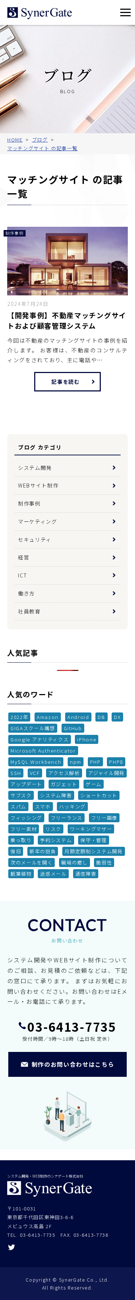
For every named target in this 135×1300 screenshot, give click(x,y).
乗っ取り (21, 840)
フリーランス (66, 817)
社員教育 (29, 611)
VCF (35, 772)
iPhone (86, 739)
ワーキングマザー (91, 828)
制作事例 (29, 503)
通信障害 (85, 873)
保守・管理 (93, 840)
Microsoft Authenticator (43, 750)
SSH (15, 772)
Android (78, 716)
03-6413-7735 (71, 1026)
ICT (22, 575)
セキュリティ (34, 539)
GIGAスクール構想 (32, 728)
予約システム (56, 840)
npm (75, 761)
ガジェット (64, 784)
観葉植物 (21, 873)
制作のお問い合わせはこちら (73, 1064)
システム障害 (56, 795)
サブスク (21, 795)
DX (117, 716)
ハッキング (72, 806)
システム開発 (35, 467)
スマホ (43, 806)
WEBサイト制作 (38, 485)
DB (101, 716)
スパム (18, 806)
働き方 (26, 593)
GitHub (73, 728)
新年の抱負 (43, 851)
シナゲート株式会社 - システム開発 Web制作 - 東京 (39, 13)
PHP (95, 761)
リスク (53, 828)
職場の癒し (74, 862)
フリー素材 (23, 828)
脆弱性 (104, 862)
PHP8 (116, 761)
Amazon (48, 716)
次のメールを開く (31, 862)
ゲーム (94, 784)
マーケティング (37, 521)
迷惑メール (53, 873)
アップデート (26, 784)
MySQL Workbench (35, 761)
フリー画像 (104, 817)
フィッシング (26, 817)
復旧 (15, 851)
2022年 (19, 716)
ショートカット (98, 795)
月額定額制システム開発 (93, 851)
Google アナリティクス (39, 739)
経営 (23, 557)
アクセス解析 (64, 772)
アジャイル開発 (106, 772)
